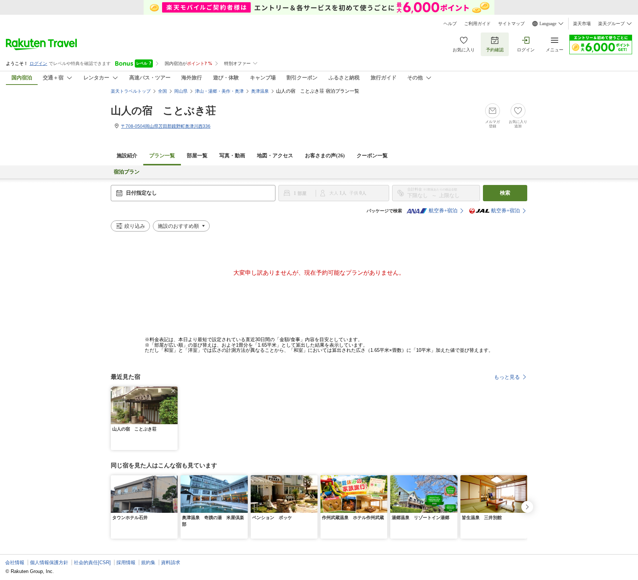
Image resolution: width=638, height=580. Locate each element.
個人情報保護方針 (49, 562)
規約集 (148, 562)
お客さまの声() (325, 155)
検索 (505, 193)
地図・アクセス (275, 155)
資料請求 (170, 562)
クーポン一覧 (372, 155)
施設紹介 (127, 155)
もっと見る (507, 377)
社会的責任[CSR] (92, 562)
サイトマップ (511, 23)
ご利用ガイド (477, 23)
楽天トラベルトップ (131, 91)
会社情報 (14, 562)
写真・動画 (232, 155)
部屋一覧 (197, 155)
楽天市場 (582, 23)
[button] (173, 391)
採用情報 (126, 562)
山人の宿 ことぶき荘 (163, 110)
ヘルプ (450, 23)
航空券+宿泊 (443, 210)
